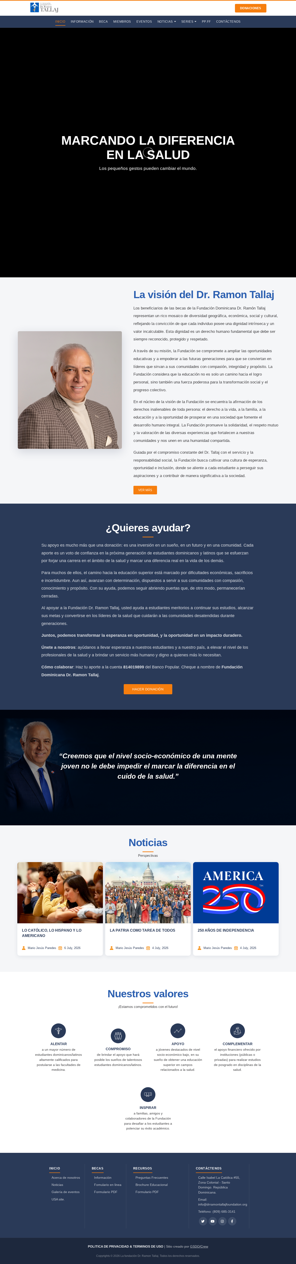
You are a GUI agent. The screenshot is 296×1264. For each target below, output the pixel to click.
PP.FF (206, 21)
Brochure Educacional (152, 1185)
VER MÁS (145, 490)
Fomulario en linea (107, 1185)
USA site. (58, 1199)
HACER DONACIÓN (147, 689)
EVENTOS (144, 21)
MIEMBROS (122, 21)
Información (102, 1177)
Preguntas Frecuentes (152, 1177)
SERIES (187, 21)
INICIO (60, 21)
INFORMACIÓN (82, 21)
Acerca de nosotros (66, 1177)
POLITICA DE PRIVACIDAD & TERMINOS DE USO (126, 1246)
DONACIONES (250, 8)
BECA (103, 21)
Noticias (57, 1185)
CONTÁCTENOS (228, 21)
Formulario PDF (105, 1192)
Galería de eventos (66, 1192)
